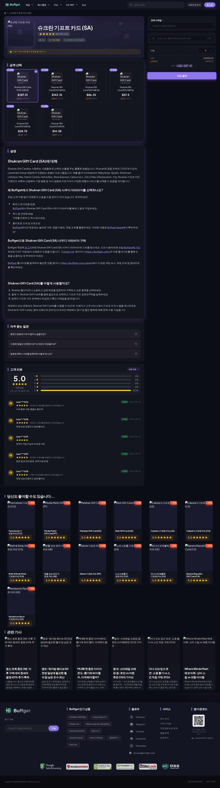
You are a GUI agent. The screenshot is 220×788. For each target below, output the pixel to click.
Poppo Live (74, 724)
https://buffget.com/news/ (76, 263)
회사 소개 (164, 718)
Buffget (17, 208)
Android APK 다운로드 (204, 738)
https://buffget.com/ (97, 251)
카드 (56, 4)
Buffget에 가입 (132, 247)
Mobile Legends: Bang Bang (98, 724)
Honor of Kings (96, 738)
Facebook (141, 738)
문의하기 (164, 737)
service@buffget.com (143, 753)
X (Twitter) (140, 717)
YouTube (140, 731)
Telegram (140, 724)
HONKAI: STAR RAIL (77, 717)
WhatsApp (141, 745)
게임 (28, 4)
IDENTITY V (114, 738)
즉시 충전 (42, 4)
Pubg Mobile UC (99, 717)
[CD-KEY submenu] (76, 5)
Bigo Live (95, 731)
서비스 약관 (165, 723)
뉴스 (84, 4)
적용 (209, 38)
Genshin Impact (76, 738)
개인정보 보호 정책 (169, 728)
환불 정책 (164, 733)
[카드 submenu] (60, 5)
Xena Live (73, 744)
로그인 (210, 4)
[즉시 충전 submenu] (48, 5)
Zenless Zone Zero (77, 731)
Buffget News (115, 227)
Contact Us (68, 251)
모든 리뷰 (132, 369)
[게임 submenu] (32, 5)
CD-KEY (70, 4)
